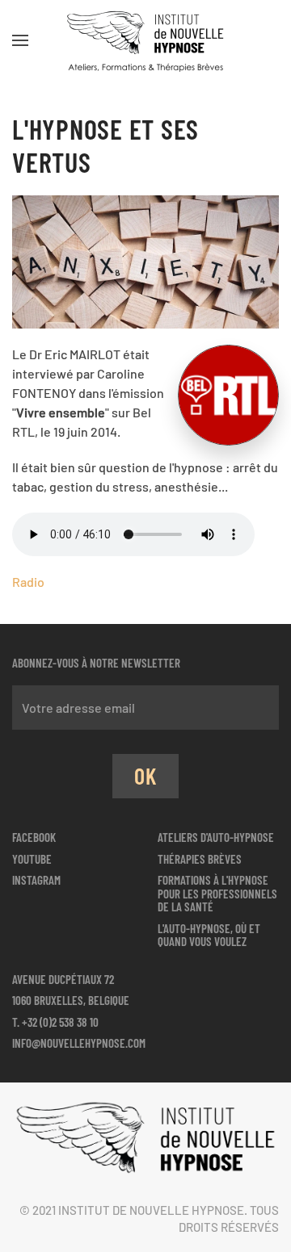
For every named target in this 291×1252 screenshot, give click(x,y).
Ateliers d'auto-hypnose (216, 837)
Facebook (34, 837)
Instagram (36, 880)
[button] (20, 40)
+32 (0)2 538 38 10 (60, 1022)
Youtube (32, 859)
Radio (28, 581)
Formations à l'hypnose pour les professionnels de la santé (217, 893)
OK (145, 775)
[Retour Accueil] (145, 40)
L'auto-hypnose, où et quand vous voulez (209, 935)
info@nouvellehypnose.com (79, 1043)
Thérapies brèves (200, 859)
